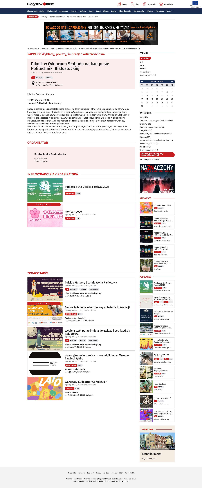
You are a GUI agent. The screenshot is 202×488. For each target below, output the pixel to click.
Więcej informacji (149, 458)
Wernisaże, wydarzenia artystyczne (154, 134)
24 (142, 102)
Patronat (90, 473)
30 (172, 102)
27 (157, 102)
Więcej (168, 11)
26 (152, 102)
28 (162, 102)
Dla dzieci (144, 147)
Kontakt (106, 473)
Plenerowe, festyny (147, 143)
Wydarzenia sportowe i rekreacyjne (154, 140)
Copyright (102, 479)
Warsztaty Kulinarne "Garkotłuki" (86, 381)
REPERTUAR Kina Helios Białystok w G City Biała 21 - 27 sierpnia (162, 220)
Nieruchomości (125, 11)
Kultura (83, 11)
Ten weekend (145, 72)
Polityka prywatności (74, 479)
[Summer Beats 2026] (146, 208)
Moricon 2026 (73, 211)
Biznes (105, 11)
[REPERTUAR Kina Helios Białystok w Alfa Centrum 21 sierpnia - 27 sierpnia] (146, 236)
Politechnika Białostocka (46, 82)
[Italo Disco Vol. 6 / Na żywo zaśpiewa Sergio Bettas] (146, 415)
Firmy (137, 4)
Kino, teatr (144, 130)
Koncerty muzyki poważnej (151, 127)
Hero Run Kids (93, 17)
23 (172, 99)
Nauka (113, 11)
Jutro (142, 65)
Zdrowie (150, 11)
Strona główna (33, 48)
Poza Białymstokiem (148, 159)
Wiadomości (52, 11)
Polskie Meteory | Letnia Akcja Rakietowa (91, 282)
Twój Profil (129, 473)
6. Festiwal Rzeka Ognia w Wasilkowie (162, 341)
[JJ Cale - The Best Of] (146, 401)
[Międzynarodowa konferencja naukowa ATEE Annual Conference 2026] (146, 329)
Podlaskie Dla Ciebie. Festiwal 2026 (87, 186)
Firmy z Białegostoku (35, 11)
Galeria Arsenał (71, 392)
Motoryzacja (139, 11)
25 (147, 102)
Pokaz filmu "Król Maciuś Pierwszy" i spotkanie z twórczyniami (161, 262)
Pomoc (114, 473)
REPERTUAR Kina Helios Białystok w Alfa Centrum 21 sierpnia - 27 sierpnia (163, 234)
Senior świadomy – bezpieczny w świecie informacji (97, 307)
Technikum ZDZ (151, 453)
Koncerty (68, 190)
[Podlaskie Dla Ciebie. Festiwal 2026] (146, 286)
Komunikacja (168, 4)
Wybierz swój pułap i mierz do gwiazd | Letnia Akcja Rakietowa (97, 332)
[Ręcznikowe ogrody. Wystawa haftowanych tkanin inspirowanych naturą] (146, 301)
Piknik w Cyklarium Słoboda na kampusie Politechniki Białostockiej (113, 48)
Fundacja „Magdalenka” (75, 318)
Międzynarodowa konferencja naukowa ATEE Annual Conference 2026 (163, 327)
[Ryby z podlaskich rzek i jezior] (146, 358)
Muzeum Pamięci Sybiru (75, 369)
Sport (91, 11)
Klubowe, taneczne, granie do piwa (154, 121)
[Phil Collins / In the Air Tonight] (146, 315)
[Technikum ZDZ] (157, 441)
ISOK (121, 473)
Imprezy (124, 4)
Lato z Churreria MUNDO (57, 17)
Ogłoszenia (151, 4)
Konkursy (43, 17)
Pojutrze (143, 69)
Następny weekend (148, 75)
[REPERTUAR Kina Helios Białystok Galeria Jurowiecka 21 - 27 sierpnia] (146, 251)
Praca (98, 11)
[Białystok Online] (40, 4)
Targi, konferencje (147, 150)
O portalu (72, 473)
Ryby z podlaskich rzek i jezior (161, 355)
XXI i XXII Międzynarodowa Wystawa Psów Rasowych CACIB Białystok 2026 (161, 370)
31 (142, 106)
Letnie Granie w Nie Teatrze (76, 17)
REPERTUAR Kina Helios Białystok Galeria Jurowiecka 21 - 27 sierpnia (163, 248)
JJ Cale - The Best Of (162, 398)
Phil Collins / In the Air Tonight (163, 313)
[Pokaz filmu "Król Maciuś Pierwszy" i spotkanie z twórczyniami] (146, 265)
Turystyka (160, 11)
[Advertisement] (81, 249)
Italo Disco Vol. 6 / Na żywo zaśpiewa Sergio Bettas (163, 412)
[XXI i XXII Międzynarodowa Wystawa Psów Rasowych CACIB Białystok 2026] (146, 372)
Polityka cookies (90, 479)
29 (167, 102)
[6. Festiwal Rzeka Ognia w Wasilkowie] (146, 344)
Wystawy (143, 137)
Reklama (81, 473)
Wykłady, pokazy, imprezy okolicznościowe (68, 48)
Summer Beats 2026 (162, 205)
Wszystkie (145, 58)
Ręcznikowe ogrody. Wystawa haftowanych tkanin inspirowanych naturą (163, 298)
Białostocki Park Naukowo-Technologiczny (83, 293)
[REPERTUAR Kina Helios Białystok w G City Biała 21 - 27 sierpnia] (146, 222)
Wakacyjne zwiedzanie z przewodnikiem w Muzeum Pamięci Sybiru (97, 357)
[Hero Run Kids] (146, 386)
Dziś (141, 62)
